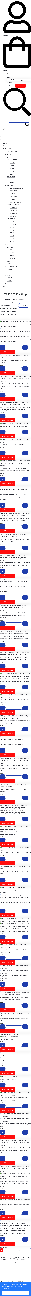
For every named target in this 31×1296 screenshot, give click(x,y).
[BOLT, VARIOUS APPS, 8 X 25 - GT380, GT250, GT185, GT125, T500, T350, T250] (15, 718)
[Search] (27, 124)
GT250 (12, 227)
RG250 (12, 253)
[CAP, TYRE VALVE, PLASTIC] (9, 1076)
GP (8, 157)
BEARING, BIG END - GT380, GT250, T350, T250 (13, 426)
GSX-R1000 (13, 208)
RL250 (9, 261)
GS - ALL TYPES (12, 160)
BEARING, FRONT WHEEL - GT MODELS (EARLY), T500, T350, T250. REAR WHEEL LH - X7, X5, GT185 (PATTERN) (14, 471)
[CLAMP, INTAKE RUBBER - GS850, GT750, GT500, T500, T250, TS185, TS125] (15, 1095)
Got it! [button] (15, 1293)
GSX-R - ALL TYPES (13, 205)
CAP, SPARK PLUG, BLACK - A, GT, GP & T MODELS (15, 1063)
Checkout (20, 86)
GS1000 (12, 163)
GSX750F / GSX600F (16, 202)
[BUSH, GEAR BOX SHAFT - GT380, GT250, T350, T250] (15, 850)
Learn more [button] (6, 1288)
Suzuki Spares (7, 149)
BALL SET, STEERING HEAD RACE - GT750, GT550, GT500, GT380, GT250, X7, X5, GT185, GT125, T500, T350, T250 (15, 386)
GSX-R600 (13, 213)
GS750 (12, 171)
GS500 (12, 165)
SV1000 (9, 264)
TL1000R (9, 278)
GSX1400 (13, 194)
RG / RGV (10, 247)
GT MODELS (11, 219)
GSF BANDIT (11, 177)
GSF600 (12, 182)
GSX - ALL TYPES (12, 185)
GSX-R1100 (13, 210)
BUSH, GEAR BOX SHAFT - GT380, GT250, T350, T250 (15, 852)
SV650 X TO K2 (11, 269)
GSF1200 (13, 179)
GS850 (12, 174)
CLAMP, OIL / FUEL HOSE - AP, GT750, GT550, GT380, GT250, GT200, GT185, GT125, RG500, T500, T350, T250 (15, 1150)
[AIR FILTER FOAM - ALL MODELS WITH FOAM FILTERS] (15, 357)
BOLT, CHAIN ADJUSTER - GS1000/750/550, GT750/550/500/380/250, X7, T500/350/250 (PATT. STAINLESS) (13, 589)
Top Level (5, 299)
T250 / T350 (10, 272)
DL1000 (9, 154)
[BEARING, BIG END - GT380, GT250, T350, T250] (14, 423)
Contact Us (6, 146)
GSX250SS (13, 196)
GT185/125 (13, 222)
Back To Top (3, 1247)
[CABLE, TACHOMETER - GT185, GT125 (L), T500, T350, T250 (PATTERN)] (15, 947)
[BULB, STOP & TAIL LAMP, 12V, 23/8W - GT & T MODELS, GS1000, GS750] (15, 829)
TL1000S (9, 281)
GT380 (12, 233)
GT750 (12, 241)
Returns (12, 1258)
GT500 (12, 236)
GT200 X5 (13, 224)
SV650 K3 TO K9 (12, 267)
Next (19, 1250)
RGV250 (12, 258)
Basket (11, 86)
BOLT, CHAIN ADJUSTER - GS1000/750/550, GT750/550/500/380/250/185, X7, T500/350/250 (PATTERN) (12, 615)
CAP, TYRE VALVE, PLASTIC (8, 1079)
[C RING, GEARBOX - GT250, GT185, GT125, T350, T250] (15, 869)
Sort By (2, 314)
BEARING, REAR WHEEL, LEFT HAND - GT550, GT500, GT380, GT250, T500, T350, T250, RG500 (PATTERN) (13, 497)
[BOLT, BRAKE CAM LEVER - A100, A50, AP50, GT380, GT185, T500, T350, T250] (15, 536)
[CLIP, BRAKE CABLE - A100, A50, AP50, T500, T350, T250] (15, 1202)
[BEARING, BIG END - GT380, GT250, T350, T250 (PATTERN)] (15, 442)
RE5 (8, 244)
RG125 (12, 250)
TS (7, 283)
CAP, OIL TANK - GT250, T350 (8, 1039)
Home (5, 143)
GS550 (12, 168)
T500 (8, 275)
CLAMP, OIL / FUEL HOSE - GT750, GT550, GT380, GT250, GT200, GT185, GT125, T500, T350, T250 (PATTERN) (14, 1183)
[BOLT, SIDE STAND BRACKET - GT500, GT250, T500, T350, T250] (15, 697)
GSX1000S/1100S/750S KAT (18, 188)
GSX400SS (13, 199)
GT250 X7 (13, 230)
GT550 (12, 238)
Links (16, 1262)
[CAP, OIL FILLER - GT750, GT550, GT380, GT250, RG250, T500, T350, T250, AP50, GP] (15, 994)
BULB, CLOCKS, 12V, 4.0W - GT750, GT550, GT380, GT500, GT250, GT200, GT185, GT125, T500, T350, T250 (14, 768)
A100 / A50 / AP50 (12, 151)
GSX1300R (13, 191)
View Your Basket (7, 302)
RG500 (12, 255)
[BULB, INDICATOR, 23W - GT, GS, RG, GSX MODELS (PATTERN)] (15, 787)
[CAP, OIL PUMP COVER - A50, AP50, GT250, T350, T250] (15, 1015)
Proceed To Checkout (19, 302)
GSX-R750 (13, 216)
